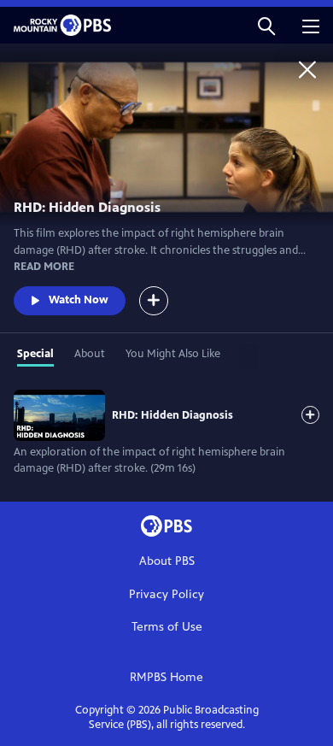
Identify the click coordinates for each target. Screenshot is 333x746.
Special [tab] (35, 354)
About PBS (167, 561)
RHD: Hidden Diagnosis (172, 415)
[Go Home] (307, 69)
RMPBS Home (166, 677)
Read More (44, 266)
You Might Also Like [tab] (173, 354)
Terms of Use (166, 627)
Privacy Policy (166, 594)
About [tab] (89, 354)
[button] (266, 25)
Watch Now (78, 300)
